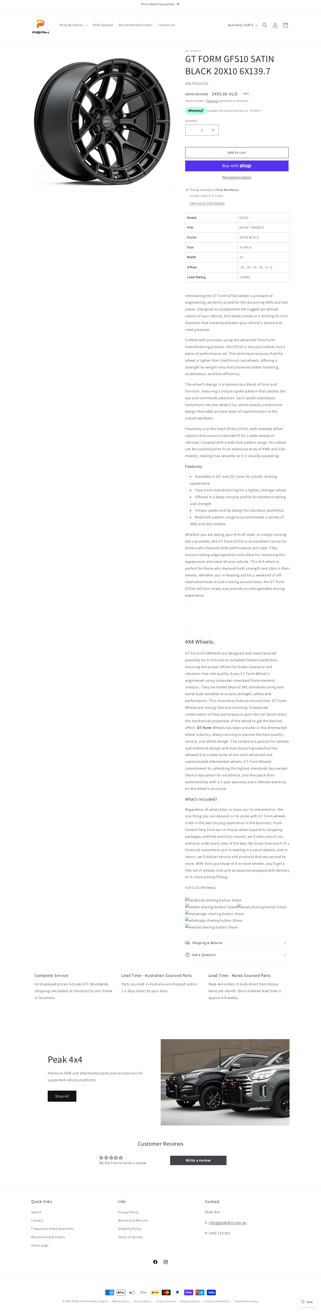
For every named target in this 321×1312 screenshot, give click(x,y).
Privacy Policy (128, 1212)
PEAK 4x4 (77, 1301)
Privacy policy (142, 1301)
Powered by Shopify (96, 1301)
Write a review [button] (198, 1160)
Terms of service (166, 1301)
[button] (73, 25)
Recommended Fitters (48, 1237)
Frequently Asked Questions (52, 1229)
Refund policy (121, 1301)
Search (36, 1212)
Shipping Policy (129, 1229)
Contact (37, 1220)
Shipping (212, 100)
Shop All (62, 1096)
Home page (39, 1245)
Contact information (217, 1301)
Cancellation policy (246, 1301)
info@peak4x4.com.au (228, 1222)
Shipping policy (190, 1301)
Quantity (191, 121)
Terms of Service (130, 1237)
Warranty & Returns (133, 1220)
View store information (207, 203)
